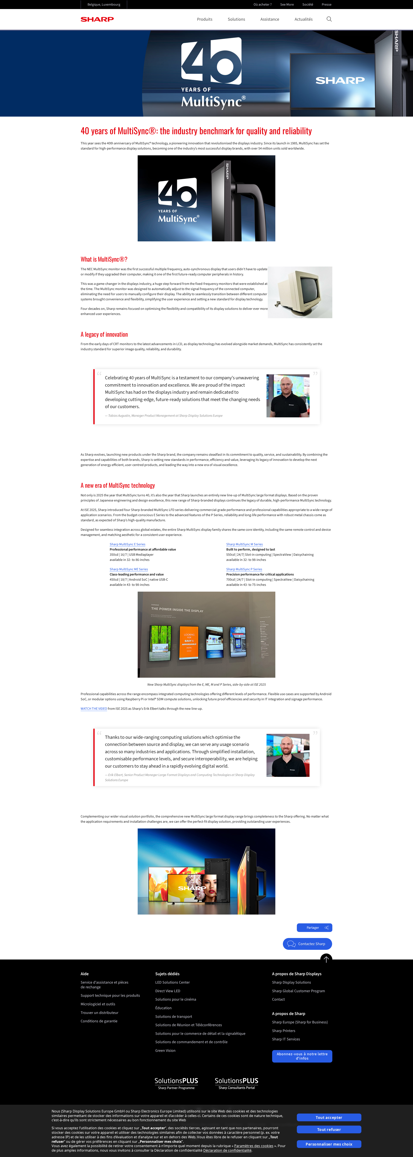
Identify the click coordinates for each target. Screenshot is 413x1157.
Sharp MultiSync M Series (244, 544)
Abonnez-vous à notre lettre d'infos (302, 1056)
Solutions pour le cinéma (175, 999)
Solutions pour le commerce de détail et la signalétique (200, 1033)
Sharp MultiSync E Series (127, 544)
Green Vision (165, 1050)
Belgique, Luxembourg (104, 4)
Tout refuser (329, 1129)
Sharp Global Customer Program (298, 991)
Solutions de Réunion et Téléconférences (188, 1025)
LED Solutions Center (172, 982)
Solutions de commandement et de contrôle (191, 1042)
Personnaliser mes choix (329, 1144)
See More (287, 4)
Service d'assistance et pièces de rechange (104, 985)
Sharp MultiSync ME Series (129, 569)
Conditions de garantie (99, 1021)
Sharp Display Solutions (291, 982)
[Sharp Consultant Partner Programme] (236, 1084)
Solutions (236, 19)
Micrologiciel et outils (98, 1004)
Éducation (163, 1008)
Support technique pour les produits (110, 995)
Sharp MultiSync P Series (244, 569)
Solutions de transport (173, 1016)
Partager (313, 927)
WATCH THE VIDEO (94, 708)
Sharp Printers (283, 1031)
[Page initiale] (97, 19)
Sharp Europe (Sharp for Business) (300, 1022)
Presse (326, 4)
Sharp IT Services (286, 1039)
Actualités (304, 19)
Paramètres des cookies (253, 1145)
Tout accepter (329, 1117)
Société (307, 4)
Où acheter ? (263, 4)
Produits (204, 19)
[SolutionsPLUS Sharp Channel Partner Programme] (176, 1084)
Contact (278, 999)
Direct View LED (167, 991)
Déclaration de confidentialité (227, 1150)
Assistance (269, 19)
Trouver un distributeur (99, 1012)
